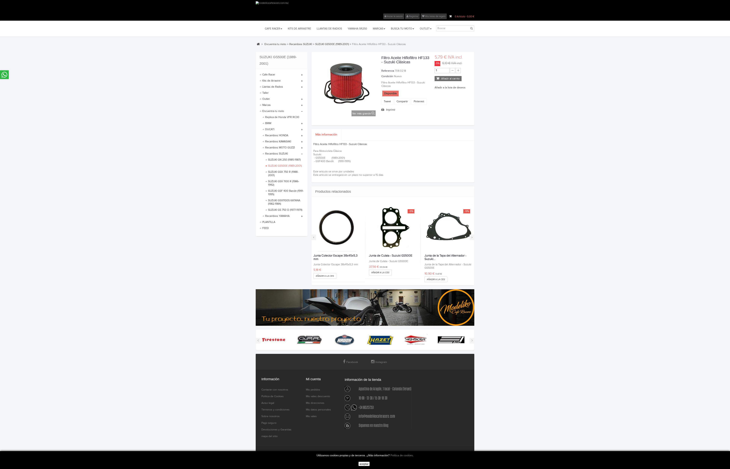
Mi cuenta (313, 379)
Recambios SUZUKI (276, 153)
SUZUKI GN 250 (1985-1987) (284, 159)
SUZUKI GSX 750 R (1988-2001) (283, 173)
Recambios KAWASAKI (278, 141)
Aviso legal (267, 403)
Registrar (413, 16)
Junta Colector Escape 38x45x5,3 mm (335, 257)
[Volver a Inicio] (258, 44)
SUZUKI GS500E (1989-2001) (285, 165)
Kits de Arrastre (271, 80)
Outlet (266, 99)
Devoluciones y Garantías (276, 429)
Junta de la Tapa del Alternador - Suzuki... (445, 257)
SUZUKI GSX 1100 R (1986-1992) (283, 183)
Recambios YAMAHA (277, 216)
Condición (387, 76)
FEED (265, 228)
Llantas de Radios (272, 86)
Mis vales (311, 416)
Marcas (266, 105)
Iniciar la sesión (394, 16)
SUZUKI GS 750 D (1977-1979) (285, 210)
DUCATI (269, 129)
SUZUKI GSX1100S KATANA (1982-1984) (284, 202)
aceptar (364, 463)
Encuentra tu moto (273, 111)
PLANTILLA (268, 222)
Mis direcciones (315, 403)
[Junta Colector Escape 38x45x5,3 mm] (337, 227)
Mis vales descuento (318, 396)
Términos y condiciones (275, 409)
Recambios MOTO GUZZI (280, 147)
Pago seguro (268, 423)
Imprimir (390, 109)
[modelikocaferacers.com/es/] (365, 7)
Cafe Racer (268, 74)
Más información (326, 134)
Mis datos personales (318, 409)
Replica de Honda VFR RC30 (282, 117)
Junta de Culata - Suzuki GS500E (390, 255)
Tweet (387, 101)
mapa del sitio (269, 436)
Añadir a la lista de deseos (450, 87)
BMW (268, 123)
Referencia (387, 70)
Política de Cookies (272, 396)
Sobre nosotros (270, 416)
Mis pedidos (313, 389)
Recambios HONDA (276, 135)
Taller (265, 92)
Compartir (402, 101)
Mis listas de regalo (435, 16)
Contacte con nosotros (274, 389)
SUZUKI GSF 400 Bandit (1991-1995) (286, 192)
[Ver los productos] (273, 339)
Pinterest (419, 101)
